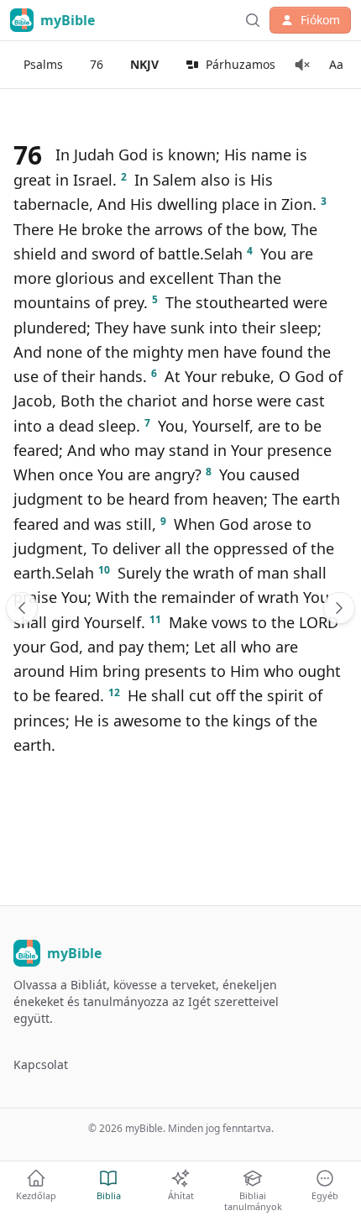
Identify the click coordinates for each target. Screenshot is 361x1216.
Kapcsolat (40, 1064)
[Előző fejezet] (22, 608)
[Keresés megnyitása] (252, 20)
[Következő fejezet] (339, 608)
